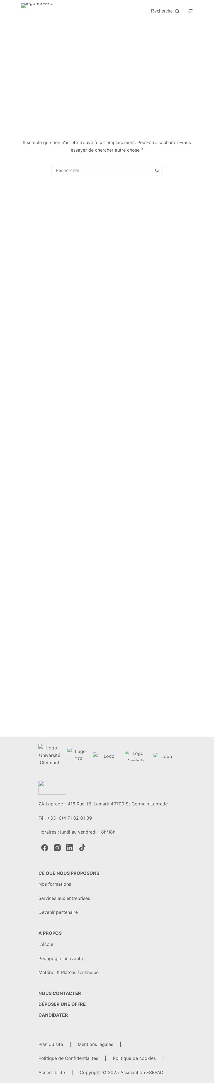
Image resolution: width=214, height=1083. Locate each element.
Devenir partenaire (58, 912)
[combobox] (102, 170)
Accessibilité (51, 1072)
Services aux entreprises (64, 898)
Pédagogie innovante (60, 958)
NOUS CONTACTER (59, 993)
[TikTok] (82, 847)
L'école (45, 944)
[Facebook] (44, 847)
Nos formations (54, 884)
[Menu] (190, 11)
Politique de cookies (134, 1058)
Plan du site (50, 1044)
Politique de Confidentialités (68, 1058)
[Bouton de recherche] (157, 170)
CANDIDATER (53, 1015)
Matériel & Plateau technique (68, 972)
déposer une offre (62, 1004)
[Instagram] (57, 847)
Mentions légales (95, 1044)
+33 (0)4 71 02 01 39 (69, 818)
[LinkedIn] (69, 847)
